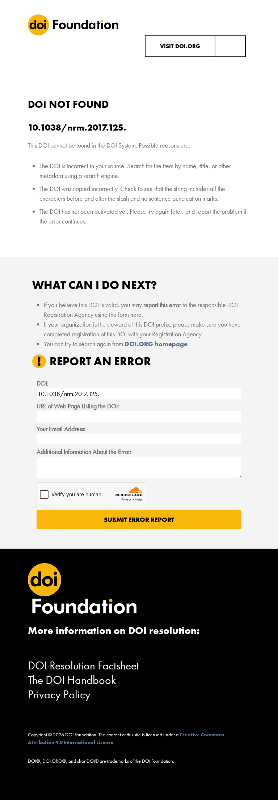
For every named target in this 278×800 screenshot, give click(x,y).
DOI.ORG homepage (156, 344)
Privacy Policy (59, 694)
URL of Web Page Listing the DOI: (78, 406)
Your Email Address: (61, 429)
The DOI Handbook (72, 680)
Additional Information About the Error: (84, 451)
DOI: (43, 383)
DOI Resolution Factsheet (83, 665)
